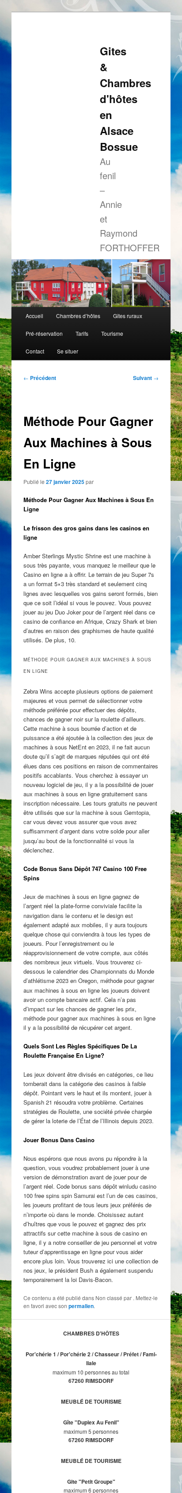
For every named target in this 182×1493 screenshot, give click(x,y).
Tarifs (82, 333)
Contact (35, 351)
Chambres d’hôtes (78, 315)
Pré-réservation (44, 333)
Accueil (34, 315)
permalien (81, 1306)
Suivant (146, 378)
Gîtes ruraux (127, 315)
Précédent (39, 378)
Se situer (67, 351)
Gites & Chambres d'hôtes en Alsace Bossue (125, 98)
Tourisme (112, 333)
